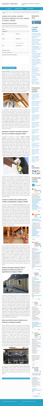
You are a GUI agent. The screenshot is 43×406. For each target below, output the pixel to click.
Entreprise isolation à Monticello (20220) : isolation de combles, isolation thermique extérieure (35, 159)
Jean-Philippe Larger (37, 215)
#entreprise (34, 226)
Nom (3, 34)
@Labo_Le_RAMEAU (36, 342)
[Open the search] (41, 8)
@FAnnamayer (35, 205)
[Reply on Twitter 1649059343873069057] (33, 237)
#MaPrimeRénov (35, 378)
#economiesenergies (36, 200)
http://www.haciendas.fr (36, 390)
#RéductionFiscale (36, 256)
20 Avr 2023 (36, 191)
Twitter (39, 210)
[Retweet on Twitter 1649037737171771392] (35, 299)
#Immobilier (34, 388)
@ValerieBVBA (35, 233)
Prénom (18, 34)
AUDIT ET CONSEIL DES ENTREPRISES (37, 244)
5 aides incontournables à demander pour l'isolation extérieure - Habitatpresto (36, 69)
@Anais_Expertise (35, 235)
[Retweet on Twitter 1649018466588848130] (35, 362)
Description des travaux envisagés (9, 54)
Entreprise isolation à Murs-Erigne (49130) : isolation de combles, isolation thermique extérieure (36, 117)
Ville (3, 45)
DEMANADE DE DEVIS (19, 8)
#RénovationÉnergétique (37, 252)
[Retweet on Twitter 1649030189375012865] (35, 329)
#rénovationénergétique (36, 199)
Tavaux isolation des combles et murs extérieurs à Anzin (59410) (35, 131)
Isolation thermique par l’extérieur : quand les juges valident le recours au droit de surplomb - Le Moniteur (36, 42)
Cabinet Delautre (36, 303)
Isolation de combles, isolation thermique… (10, 378)
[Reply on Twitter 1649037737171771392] (33, 299)
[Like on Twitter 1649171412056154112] (37, 211)
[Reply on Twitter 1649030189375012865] (33, 329)
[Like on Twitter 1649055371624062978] (37, 269)
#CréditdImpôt (36, 249)
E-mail (3, 38)
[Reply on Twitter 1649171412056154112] (33, 211)
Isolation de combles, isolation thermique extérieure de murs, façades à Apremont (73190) (35, 152)
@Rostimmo (34, 234)
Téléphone (18, 38)
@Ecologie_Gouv (35, 202)
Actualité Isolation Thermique (35, 29)
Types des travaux (6, 50)
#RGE (38, 226)
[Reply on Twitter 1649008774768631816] (33, 393)
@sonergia (34, 204)
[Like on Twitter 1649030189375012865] (37, 329)
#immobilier (34, 219)
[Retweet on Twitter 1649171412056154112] (35, 211)
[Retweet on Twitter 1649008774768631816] (35, 393)
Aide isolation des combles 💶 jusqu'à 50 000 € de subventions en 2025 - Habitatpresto (36, 49)
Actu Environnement (37, 189)
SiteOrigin (20, 403)
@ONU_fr (37, 359)
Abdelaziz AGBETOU (36, 273)
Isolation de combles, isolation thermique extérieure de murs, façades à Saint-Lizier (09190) (36, 138)
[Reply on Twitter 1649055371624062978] (33, 269)
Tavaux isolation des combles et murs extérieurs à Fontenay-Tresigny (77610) (36, 145)
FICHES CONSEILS (30, 8)
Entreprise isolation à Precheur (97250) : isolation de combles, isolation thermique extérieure (35, 125)
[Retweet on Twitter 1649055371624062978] (35, 269)
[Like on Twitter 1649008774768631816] (37, 393)
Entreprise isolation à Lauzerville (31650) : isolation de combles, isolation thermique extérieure (35, 96)
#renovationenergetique (36, 220)
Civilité (3, 29)
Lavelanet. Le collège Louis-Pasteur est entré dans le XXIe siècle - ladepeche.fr (36, 35)
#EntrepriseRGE (35, 322)
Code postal (19, 45)
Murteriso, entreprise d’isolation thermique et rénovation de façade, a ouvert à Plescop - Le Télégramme (36, 62)
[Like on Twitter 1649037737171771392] (37, 299)
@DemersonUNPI (35, 231)
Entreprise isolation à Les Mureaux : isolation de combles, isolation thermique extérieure (36, 103)
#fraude (34, 223)
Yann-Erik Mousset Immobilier (36, 369)
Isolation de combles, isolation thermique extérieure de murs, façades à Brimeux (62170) (35, 110)
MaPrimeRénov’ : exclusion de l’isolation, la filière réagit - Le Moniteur (35, 81)
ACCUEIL (9, 8)
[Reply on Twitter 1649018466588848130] (33, 362)
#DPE (38, 219)
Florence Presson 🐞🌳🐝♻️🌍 (37, 334)
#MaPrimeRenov (35, 201)
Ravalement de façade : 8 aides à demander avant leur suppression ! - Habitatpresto (36, 55)
